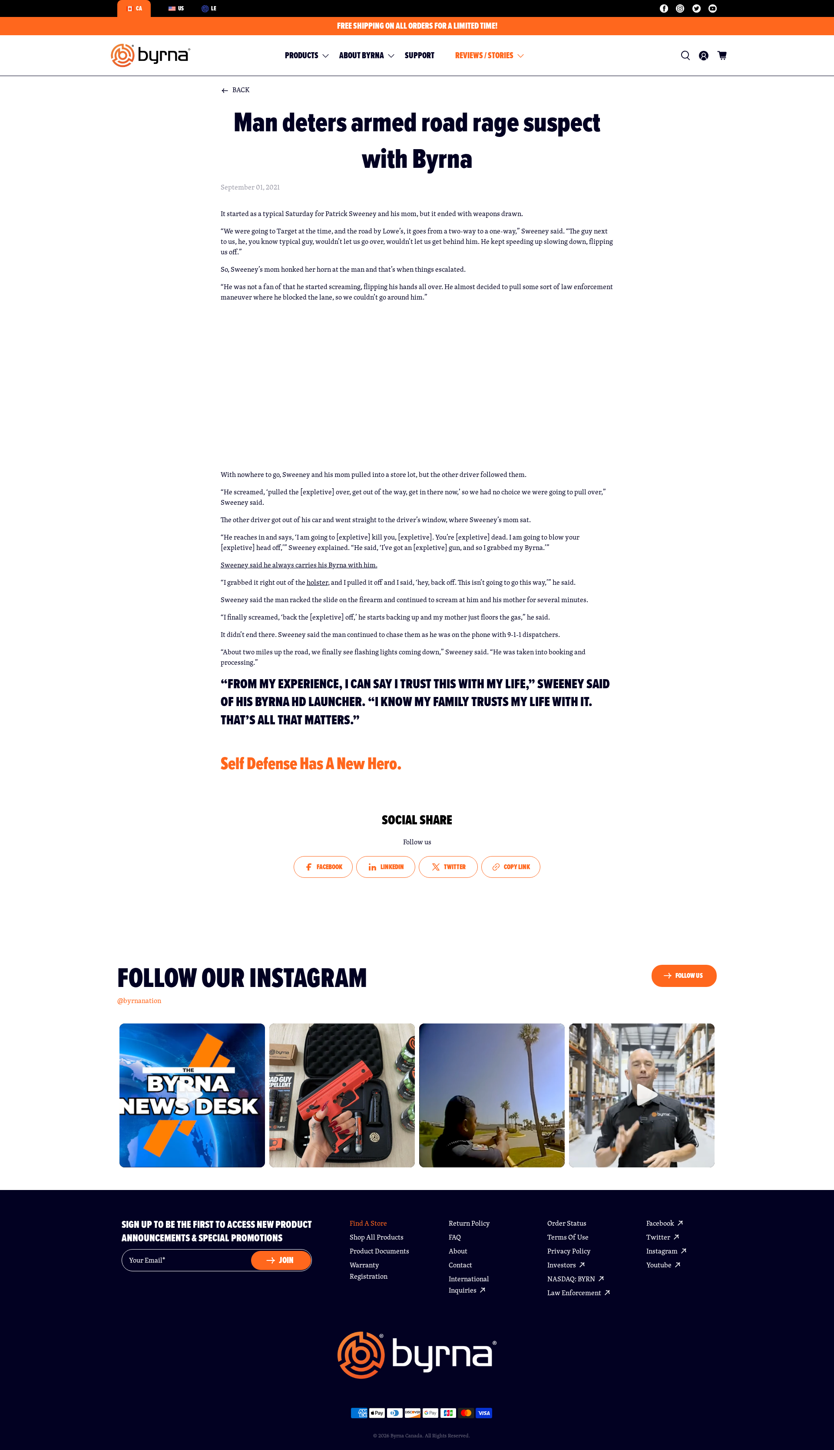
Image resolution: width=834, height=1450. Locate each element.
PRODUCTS (301, 55)
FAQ (455, 1237)
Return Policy (469, 1223)
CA (139, 8)
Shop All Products (377, 1237)
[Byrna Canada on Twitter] (696, 8)
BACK (241, 90)
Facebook (660, 1223)
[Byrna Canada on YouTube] (712, 8)
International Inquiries (469, 1284)
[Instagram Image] (192, 1095)
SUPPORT (419, 55)
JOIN (286, 1260)
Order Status (566, 1223)
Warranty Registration (368, 1270)
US (181, 8)
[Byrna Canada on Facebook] (664, 8)
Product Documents (379, 1251)
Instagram (662, 1251)
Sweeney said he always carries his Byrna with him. (299, 565)
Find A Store (368, 1223)
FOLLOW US (689, 975)
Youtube (659, 1265)
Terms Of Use (568, 1237)
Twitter (659, 1237)
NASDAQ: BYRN (571, 1279)
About (458, 1251)
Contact (460, 1265)
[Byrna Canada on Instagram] (680, 8)
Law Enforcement (574, 1293)
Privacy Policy (569, 1251)
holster (317, 582)
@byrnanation (139, 1001)
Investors (562, 1265)
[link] (685, 55)
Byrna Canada (406, 1435)
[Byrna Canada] (150, 55)
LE (213, 8)
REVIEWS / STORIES (484, 55)
